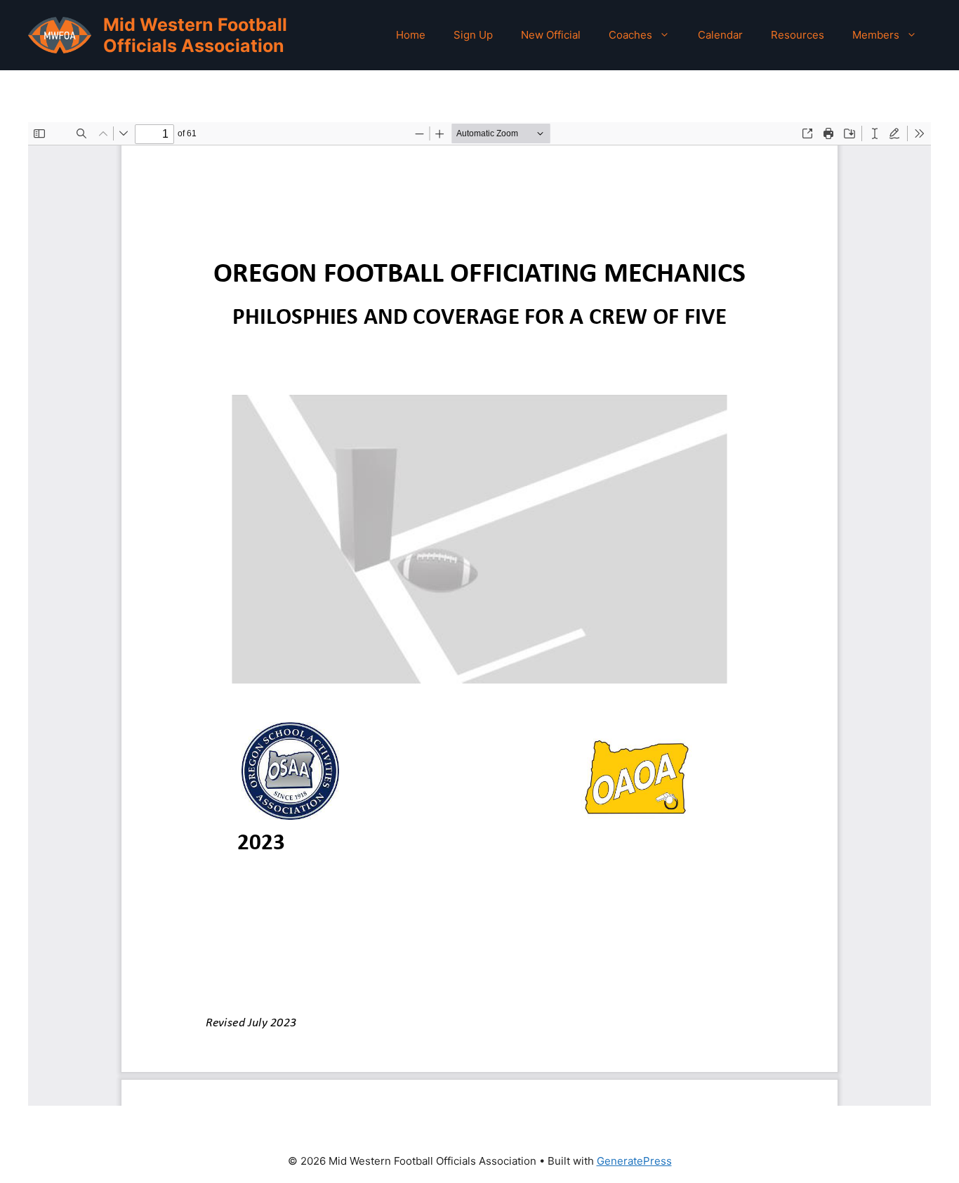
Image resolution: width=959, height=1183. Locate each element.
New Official (551, 34)
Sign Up (473, 34)
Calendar (720, 34)
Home (410, 34)
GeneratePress (634, 1161)
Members (875, 34)
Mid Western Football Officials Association (195, 35)
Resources (797, 34)
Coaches (630, 34)
